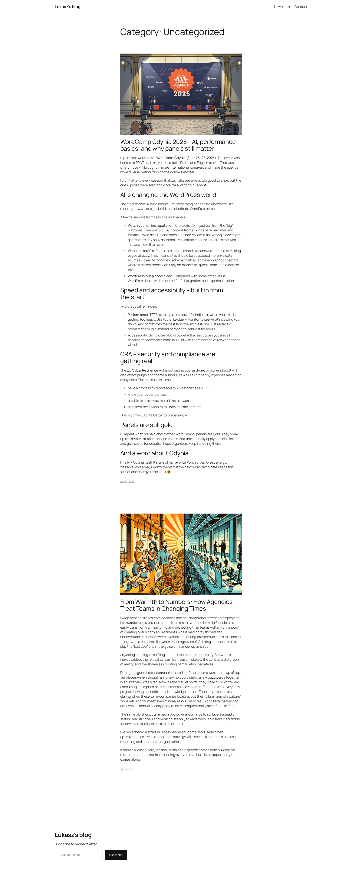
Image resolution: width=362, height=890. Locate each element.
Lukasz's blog (68, 6)
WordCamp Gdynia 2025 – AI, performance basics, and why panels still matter (178, 145)
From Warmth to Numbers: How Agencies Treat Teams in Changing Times (176, 605)
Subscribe (116, 855)
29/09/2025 (127, 481)
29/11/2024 (126, 769)
